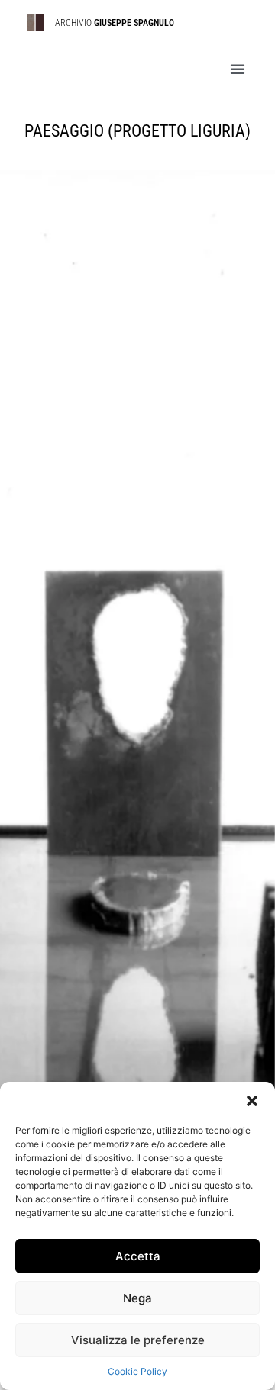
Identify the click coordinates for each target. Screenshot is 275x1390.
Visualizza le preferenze (138, 1340)
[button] (252, 1100)
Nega (137, 1298)
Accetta (137, 1256)
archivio (116, 23)
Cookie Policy (137, 1371)
